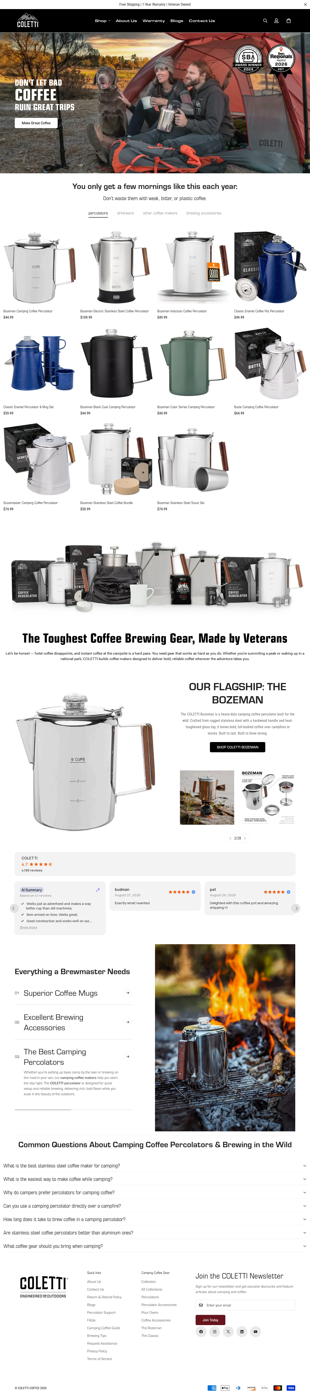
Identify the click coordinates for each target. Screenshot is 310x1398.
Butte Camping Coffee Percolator (256, 407)
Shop (101, 20)
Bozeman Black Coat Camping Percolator (108, 407)
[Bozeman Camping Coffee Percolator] (39, 267)
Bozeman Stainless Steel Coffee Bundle (106, 502)
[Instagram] (214, 1331)
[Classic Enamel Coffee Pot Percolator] (270, 267)
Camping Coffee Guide (103, 1328)
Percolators (150, 1297)
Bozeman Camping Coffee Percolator (28, 311)
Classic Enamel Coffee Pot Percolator (259, 311)
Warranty (154, 20)
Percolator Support (101, 1312)
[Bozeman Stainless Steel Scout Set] (193, 459)
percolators (98, 213)
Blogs (176, 20)
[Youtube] (255, 1331)
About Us (126, 20)
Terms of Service (99, 1358)
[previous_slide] (14, 908)
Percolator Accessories (159, 1304)
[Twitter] (228, 1331)
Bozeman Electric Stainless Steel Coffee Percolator (114, 311)
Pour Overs (149, 1312)
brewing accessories (204, 213)
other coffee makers (160, 213)
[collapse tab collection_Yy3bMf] (127, 992)
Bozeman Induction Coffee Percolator (182, 311)
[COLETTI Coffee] (28, 20)
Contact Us (202, 20)
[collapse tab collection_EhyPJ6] (127, 1022)
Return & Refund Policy (104, 1297)
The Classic (150, 1335)
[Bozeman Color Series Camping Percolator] (193, 363)
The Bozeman (151, 1328)
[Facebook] (201, 1331)
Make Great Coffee (36, 123)
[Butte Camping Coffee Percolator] (270, 363)
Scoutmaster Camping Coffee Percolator (30, 502)
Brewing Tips (96, 1335)
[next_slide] (295, 908)
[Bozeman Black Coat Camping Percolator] (116, 363)
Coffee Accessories (156, 1320)
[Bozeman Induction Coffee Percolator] (193, 267)
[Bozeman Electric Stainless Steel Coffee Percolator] (116, 267)
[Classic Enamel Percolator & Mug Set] (39, 363)
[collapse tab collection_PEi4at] (127, 1056)
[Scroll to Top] (301, 1373)
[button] (288, 20)
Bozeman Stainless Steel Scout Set (180, 502)
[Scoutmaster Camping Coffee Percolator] (39, 459)
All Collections (151, 1289)
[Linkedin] (241, 1331)
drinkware (125, 213)
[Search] (265, 21)
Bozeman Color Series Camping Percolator (186, 407)
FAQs (91, 1320)
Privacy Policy (97, 1351)
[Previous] (230, 838)
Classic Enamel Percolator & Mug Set (28, 407)
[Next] (244, 838)
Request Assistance (102, 1343)
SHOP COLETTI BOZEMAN (237, 747)
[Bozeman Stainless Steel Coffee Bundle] (116, 459)
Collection (148, 1281)
